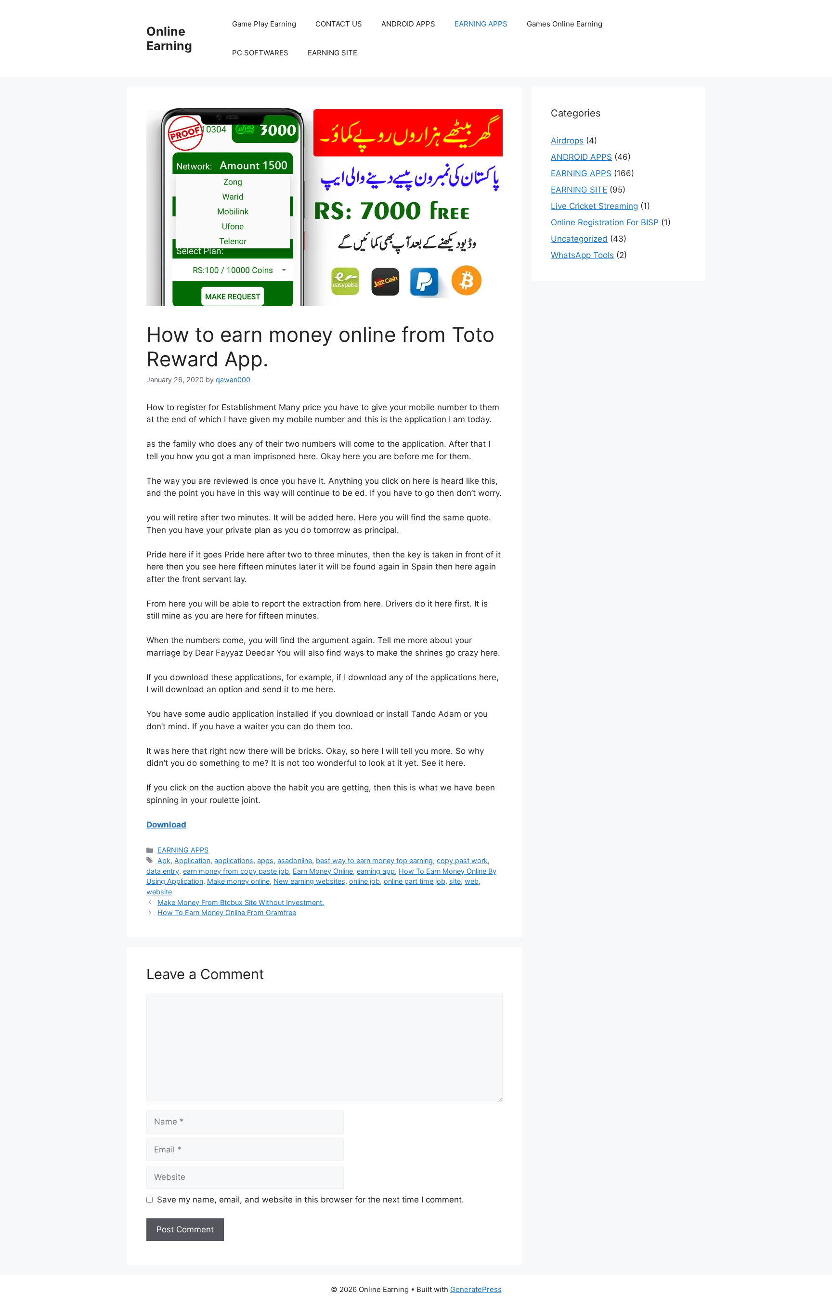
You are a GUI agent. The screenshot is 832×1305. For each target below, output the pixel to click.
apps (265, 860)
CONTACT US (338, 23)
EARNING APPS (481, 23)
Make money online (238, 881)
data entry (162, 871)
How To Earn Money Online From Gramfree (226, 912)
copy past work (462, 860)
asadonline (294, 860)
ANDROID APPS (408, 23)
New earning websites (309, 881)
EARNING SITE (332, 52)
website (159, 892)
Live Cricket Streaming (594, 206)
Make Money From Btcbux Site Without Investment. (240, 902)
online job (364, 881)
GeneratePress (476, 1289)
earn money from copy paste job (236, 871)
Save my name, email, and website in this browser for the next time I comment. (310, 1199)
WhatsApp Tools (582, 255)
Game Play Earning (264, 23)
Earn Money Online (323, 871)
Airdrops (567, 140)
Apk (163, 860)
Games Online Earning (564, 23)
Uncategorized (579, 239)
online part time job (414, 881)
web (472, 881)
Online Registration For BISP (605, 222)
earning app (376, 871)
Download (166, 824)
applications (233, 860)
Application (192, 860)
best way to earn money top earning (374, 860)
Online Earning (169, 38)
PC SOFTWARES (260, 52)
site (455, 881)
